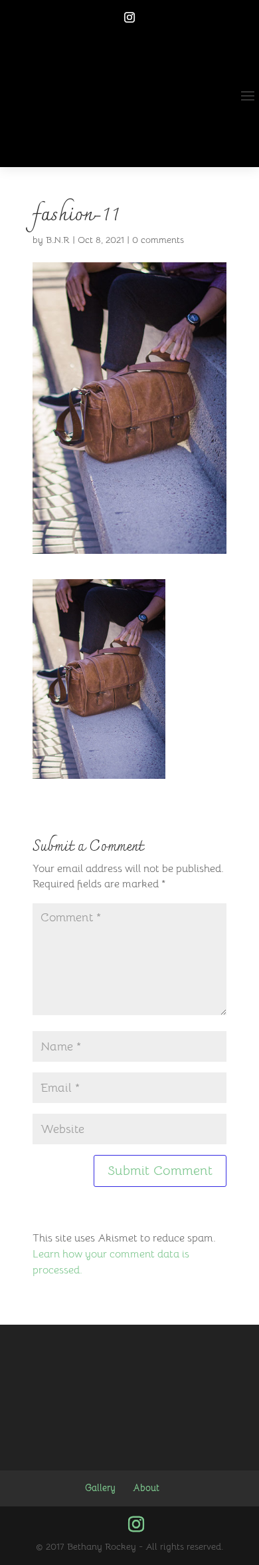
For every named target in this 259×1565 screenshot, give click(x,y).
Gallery (100, 1488)
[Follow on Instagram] (129, 17)
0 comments (158, 240)
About (146, 1488)
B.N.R (58, 240)
